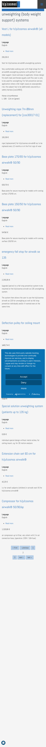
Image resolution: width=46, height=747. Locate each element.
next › (21, 557)
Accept (23, 376)
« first (15, 547)
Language (5, 42)
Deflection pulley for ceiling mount (21, 323)
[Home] (11, 4)
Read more (9, 51)
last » (29, 557)
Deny (23, 382)
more (23, 388)
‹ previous (25, 547)
